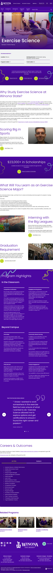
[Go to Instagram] (4, 543)
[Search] (51, 10)
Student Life (28, 9)
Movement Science (22, 529)
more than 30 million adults (37, 101)
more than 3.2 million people (41, 104)
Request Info (41, 3)
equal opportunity (16, 567)
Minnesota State (26, 570)
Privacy (7, 568)
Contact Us (11, 568)
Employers (38, 461)
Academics (8, 9)
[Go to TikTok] (1, 543)
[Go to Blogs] (1, 545)
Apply (51, 3)
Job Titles (14, 461)
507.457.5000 (4, 562)
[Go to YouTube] (10, 543)
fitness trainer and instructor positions (29, 451)
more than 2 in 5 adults (32, 103)
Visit (47, 3)
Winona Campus (16, 3)
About (2, 9)
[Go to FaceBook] (7, 543)
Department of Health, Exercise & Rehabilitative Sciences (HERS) (33, 122)
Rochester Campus (26, 3)
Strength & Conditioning (42, 529)
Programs (10, 14)
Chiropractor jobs (4, 455)
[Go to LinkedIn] (4, 545)
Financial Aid (22, 9)
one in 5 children (21, 103)
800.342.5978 (11, 562)
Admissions (15, 9)
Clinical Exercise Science (6, 529)
